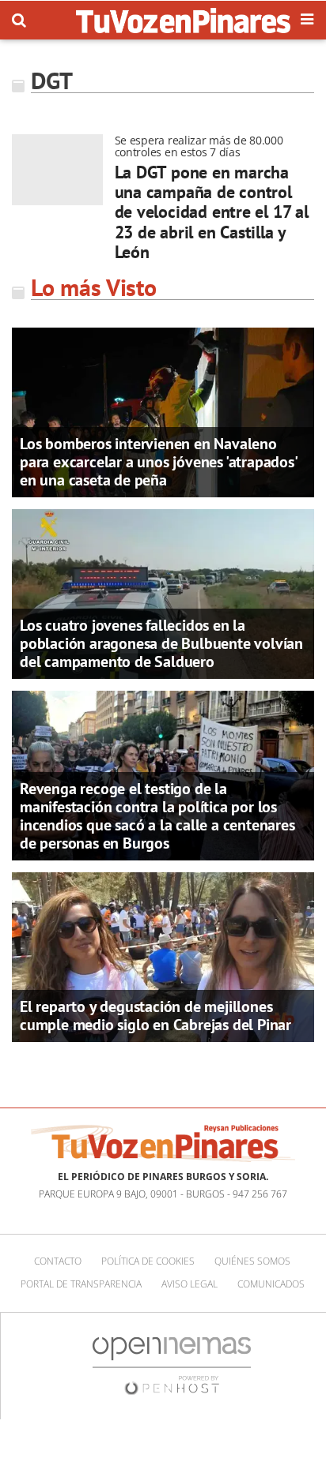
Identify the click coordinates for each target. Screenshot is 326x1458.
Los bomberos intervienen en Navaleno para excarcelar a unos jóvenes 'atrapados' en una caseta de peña (158, 461)
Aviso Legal (189, 1284)
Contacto (58, 1261)
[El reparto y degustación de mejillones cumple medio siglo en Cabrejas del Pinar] (163, 956)
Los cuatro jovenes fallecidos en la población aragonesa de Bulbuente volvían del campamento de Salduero (161, 643)
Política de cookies (148, 1261)
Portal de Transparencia (81, 1284)
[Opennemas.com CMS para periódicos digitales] (172, 1364)
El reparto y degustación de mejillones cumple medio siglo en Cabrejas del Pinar (155, 1015)
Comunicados (271, 1284)
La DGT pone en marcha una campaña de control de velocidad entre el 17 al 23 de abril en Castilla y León (212, 212)
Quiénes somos (252, 1261)
